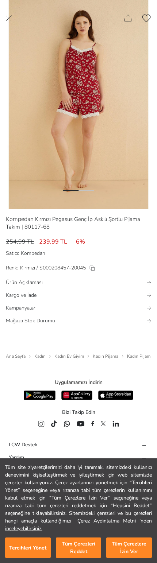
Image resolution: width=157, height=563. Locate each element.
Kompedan (20, 219)
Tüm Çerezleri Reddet (78, 547)
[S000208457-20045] (92, 268)
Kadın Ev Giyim (69, 356)
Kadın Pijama (105, 356)
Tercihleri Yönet (27, 547)
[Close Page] (9, 18)
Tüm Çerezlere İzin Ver (129, 547)
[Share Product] (128, 18)
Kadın (40, 356)
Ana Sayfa (16, 356)
